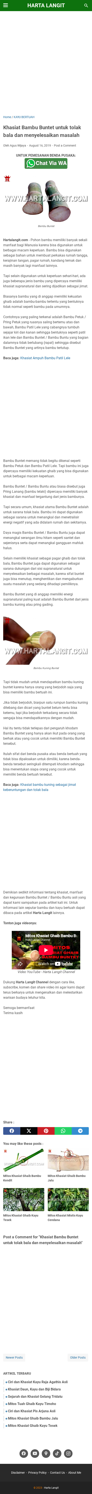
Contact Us (57, 1472)
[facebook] (11, 1131)
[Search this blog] (86, 5)
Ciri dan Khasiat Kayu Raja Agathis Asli (38, 1382)
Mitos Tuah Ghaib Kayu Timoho (32, 1404)
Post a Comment (65, 145)
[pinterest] (46, 1131)
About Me (74, 1472)
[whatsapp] (63, 1131)
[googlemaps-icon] (46, 1453)
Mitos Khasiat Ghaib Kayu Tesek (33, 1426)
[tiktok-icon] (57, 1453)
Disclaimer (18, 1472)
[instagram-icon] (68, 1453)
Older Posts (78, 1357)
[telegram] (80, 1131)
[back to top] (83, 1484)
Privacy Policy (37, 1472)
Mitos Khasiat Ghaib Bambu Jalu (33, 1418)
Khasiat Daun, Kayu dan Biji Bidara (34, 1389)
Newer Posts (14, 1357)
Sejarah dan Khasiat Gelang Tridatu (35, 1397)
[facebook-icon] (23, 1453)
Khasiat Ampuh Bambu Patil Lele (45, 358)
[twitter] (28, 1131)
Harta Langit (46, 5)
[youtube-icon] (35, 1453)
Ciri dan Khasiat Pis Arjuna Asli (31, 1411)
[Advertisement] (46, 64)
